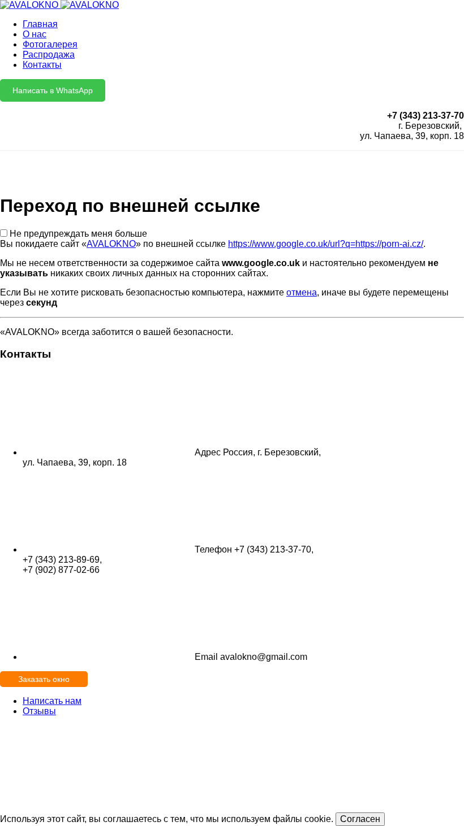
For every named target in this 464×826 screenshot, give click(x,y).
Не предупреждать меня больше (78, 233)
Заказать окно (44, 679)
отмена (301, 292)
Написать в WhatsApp (52, 90)
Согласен (360, 819)
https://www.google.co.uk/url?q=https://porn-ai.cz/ (325, 244)
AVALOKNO (111, 244)
